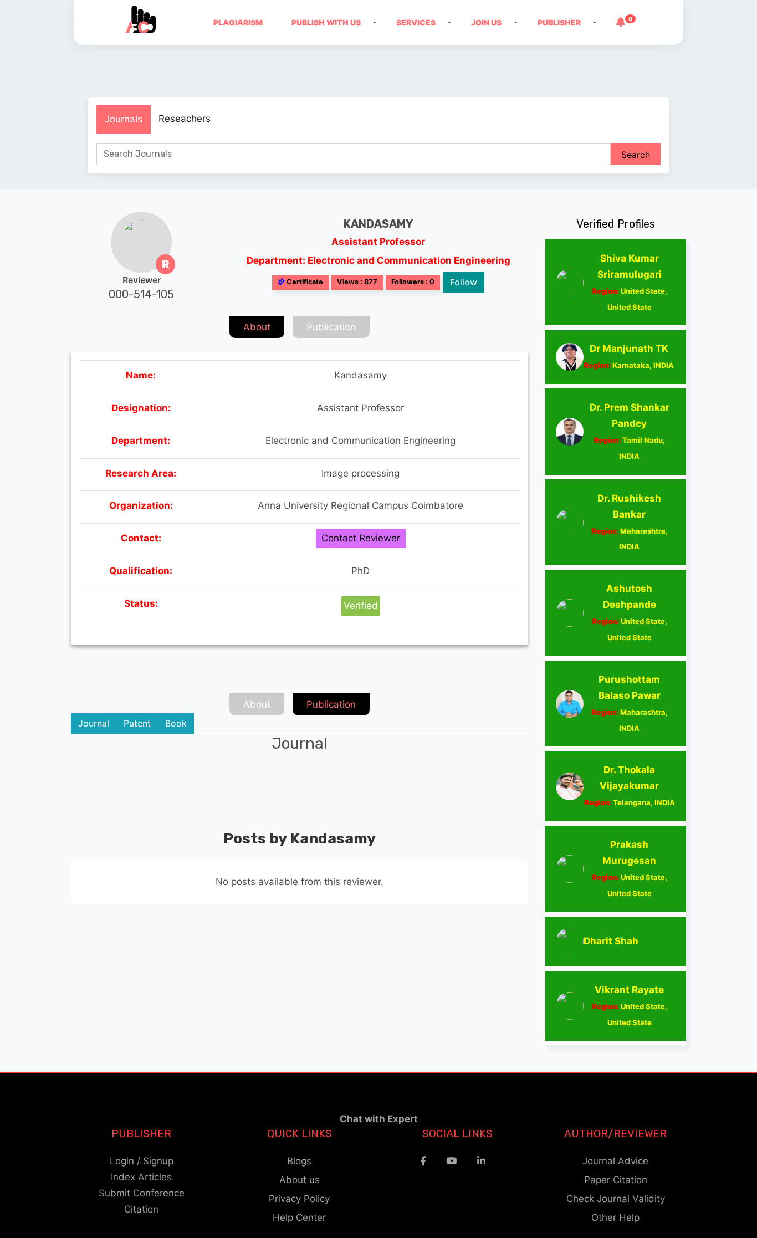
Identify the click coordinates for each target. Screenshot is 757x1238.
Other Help (615, 1217)
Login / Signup (141, 1161)
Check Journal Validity (615, 1198)
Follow (463, 282)
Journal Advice (615, 1161)
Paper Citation (615, 1179)
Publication (331, 326)
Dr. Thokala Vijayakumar (629, 785)
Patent (137, 723)
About (256, 326)
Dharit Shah (611, 941)
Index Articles (141, 1177)
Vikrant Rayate (629, 1005)
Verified (361, 605)
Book (176, 723)
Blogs (299, 1161)
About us (299, 1179)
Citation (141, 1209)
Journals (123, 119)
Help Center (299, 1217)
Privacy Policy (299, 1198)
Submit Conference (142, 1193)
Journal (93, 723)
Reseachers (184, 118)
